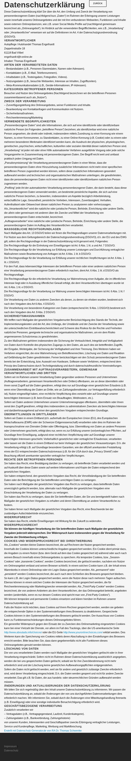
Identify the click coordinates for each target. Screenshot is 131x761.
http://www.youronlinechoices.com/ (83, 632)
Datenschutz (11, 750)
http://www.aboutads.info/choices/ (23, 632)
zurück (98, 3)
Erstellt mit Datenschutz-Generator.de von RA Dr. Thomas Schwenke (43, 730)
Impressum (10, 746)
